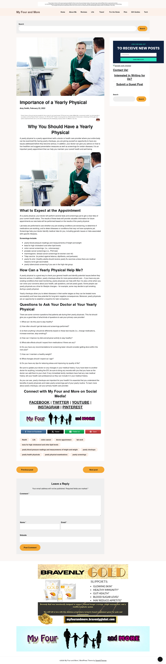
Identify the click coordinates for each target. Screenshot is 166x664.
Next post (93, 469)
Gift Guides (135, 12)
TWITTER (61, 402)
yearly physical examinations (56, 454)
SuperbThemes (100, 660)
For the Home (114, 12)
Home (63, 12)
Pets (125, 12)
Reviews (84, 12)
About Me (73, 12)
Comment (24, 493)
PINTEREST (72, 406)
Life (92, 12)
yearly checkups (89, 449)
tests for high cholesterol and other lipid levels (40, 444)
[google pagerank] (122, 65)
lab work (80, 440)
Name (23, 522)
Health (24, 440)
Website (23, 535)
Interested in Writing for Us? (129, 77)
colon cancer (46, 440)
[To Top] (160, 659)
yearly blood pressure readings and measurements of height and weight (50, 449)
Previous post (27, 469)
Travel (101, 12)
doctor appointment (63, 440)
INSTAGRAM (48, 406)
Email (64, 522)
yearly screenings (79, 454)
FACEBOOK (39, 402)
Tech (146, 12)
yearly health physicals (31, 454)
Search (21, 24)
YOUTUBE (80, 402)
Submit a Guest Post (129, 84)
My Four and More (28, 12)
